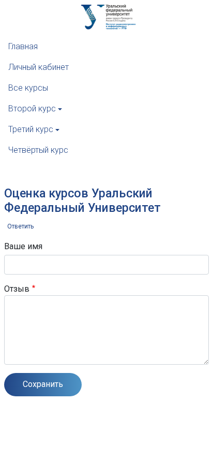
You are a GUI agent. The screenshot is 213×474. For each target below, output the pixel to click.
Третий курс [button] (30, 129)
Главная (23, 46)
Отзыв (16, 289)
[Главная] (36, 26)
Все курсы (28, 88)
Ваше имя (23, 246)
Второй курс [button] (32, 108)
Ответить (20, 226)
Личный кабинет (38, 67)
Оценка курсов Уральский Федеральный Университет (82, 200)
